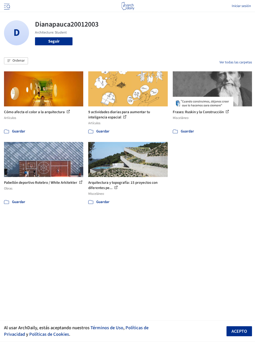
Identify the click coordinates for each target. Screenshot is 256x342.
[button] (16, 60)
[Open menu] (6, 6)
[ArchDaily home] (128, 6)
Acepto (239, 331)
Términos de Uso (106, 327)
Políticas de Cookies (49, 334)
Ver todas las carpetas (236, 62)
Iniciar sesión (241, 6)
